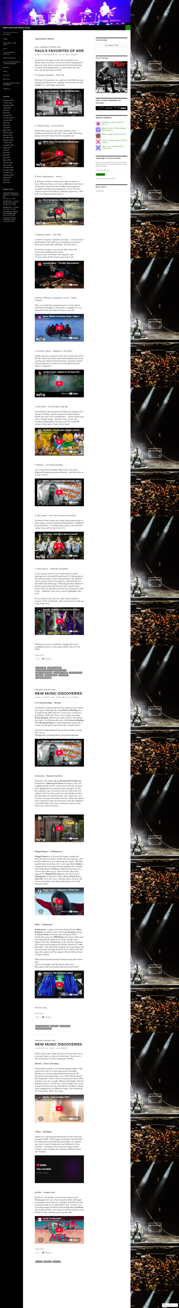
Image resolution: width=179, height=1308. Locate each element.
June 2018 (6, 182)
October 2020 (7, 120)
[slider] (123, 108)
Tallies (57, 1261)
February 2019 (8, 162)
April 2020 (6, 127)
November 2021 (8, 100)
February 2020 (8, 132)
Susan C (105, 146)
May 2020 (6, 125)
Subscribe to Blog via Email (108, 158)
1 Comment (63, 1048)
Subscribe (100, 174)
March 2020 (7, 130)
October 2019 (7, 142)
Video (38, 54)
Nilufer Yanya (51, 675)
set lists (6, 79)
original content (48, 47)
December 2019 (8, 137)
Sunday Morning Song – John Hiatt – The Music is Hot (11, 195)
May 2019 (6, 155)
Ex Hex (39, 1261)
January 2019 (7, 165)
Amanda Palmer (54, 667)
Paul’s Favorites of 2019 (59, 51)
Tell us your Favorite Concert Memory (11, 62)
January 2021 (7, 115)
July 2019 (6, 150)
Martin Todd (107, 128)
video (5, 71)
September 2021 (8, 105)
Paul (59, 47)
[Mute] (119, 108)
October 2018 (7, 172)
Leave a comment (72, 697)
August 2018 (7, 177)
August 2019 (7, 147)
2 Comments (73, 54)
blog (37, 47)
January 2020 (7, 135)
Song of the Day (9, 58)
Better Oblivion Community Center (51, 670)
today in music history (9, 53)
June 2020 (6, 122)
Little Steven (76, 672)
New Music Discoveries (58, 693)
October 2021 (7, 103)
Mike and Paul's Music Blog (16, 28)
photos (6, 75)
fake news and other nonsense (11, 84)
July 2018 (6, 180)
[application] (111, 108)
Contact (6, 88)
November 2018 (8, 170)
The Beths (64, 675)
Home (5, 39)
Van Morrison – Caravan (11, 207)
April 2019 (6, 157)
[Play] (98, 108)
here (42, 710)
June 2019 (6, 152)
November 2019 (8, 140)
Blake (104, 134)
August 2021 (7, 108)
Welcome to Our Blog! (9, 44)
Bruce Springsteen (44, 672)
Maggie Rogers (42, 1026)
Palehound (65, 1026)
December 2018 (8, 167)
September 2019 (8, 145)
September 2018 (8, 175)
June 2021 (6, 113)
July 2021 (6, 110)
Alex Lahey (41, 667)
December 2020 (8, 118)
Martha (40, 675)
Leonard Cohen (61, 672)
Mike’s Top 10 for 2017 (117, 134)
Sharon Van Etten (44, 1028)
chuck (104, 140)
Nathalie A (105, 122)
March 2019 (7, 160)
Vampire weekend (44, 677)
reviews (6, 67)
